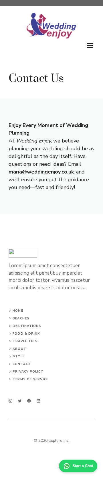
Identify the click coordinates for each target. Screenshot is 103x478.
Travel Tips (25, 341)
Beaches (21, 318)
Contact (22, 364)
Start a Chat (82, 466)
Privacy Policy (28, 371)
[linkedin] (38, 401)
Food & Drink (26, 333)
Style (19, 356)
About (19, 349)
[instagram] (10, 401)
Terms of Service (30, 379)
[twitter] (20, 401)
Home (18, 311)
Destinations (27, 326)
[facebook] (29, 401)
